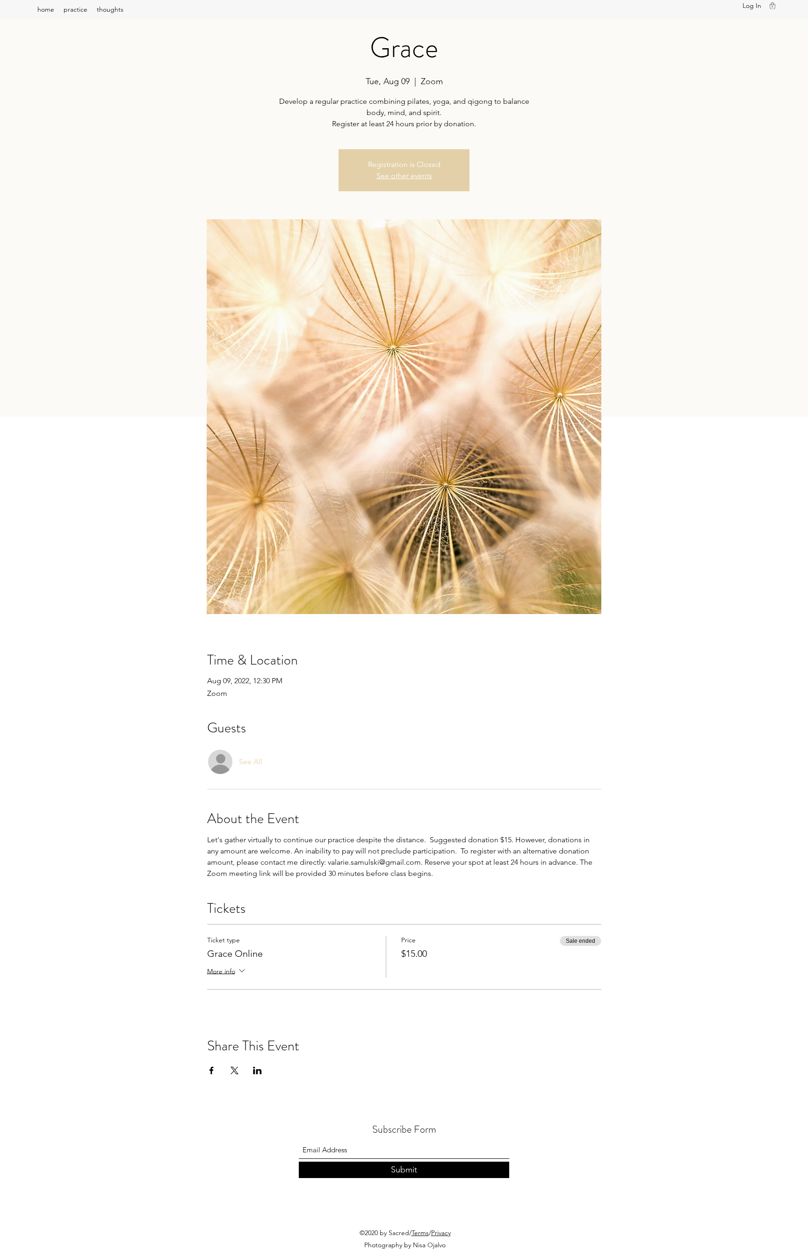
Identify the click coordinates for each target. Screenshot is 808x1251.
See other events (404, 175)
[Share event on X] (234, 1070)
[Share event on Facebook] (211, 1070)
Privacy (441, 1233)
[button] (772, 5)
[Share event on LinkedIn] (257, 1070)
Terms (420, 1233)
